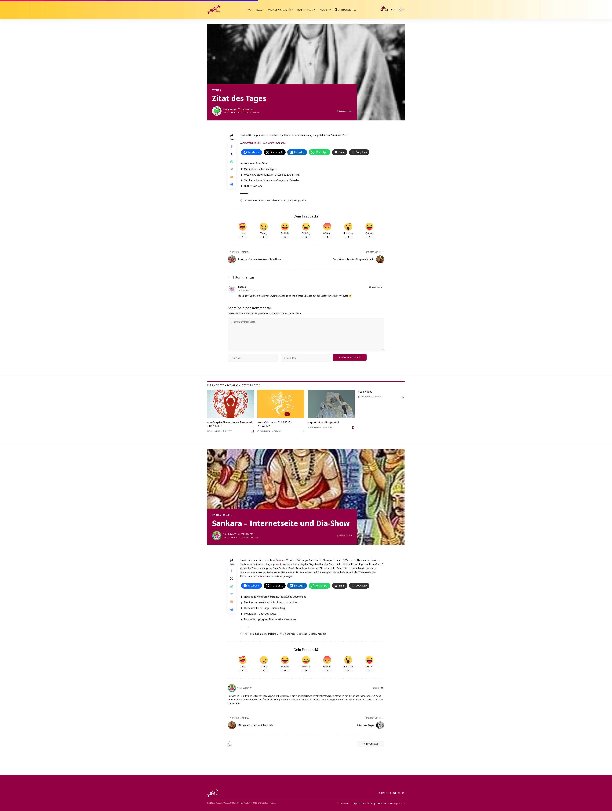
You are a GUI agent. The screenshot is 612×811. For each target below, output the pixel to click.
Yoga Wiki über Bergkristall (323, 422)
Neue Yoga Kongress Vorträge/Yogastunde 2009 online (275, 596)
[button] (386, 9)
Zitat (304, 200)
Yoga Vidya (295, 200)
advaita (257, 633)
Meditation (258, 200)
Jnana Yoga (290, 633)
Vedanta (321, 633)
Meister (312, 633)
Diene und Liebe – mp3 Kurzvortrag (264, 608)
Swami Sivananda (277, 142)
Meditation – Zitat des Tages (260, 169)
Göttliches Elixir (253, 142)
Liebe (293, 135)
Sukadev (227, 515)
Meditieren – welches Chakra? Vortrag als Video (271, 602)
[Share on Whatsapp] (232, 161)
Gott (344, 135)
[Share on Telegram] (232, 169)
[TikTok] (403, 793)
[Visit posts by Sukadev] (217, 535)
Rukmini (232, 109)
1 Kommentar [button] (372, 744)
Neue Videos (365, 391)
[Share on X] (232, 154)
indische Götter (275, 633)
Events (216, 90)
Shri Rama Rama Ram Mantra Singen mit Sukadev (271, 180)
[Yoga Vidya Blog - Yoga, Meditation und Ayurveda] (213, 9)
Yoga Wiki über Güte (255, 163)
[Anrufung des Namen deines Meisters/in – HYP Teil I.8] (230, 404)
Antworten (377, 287)
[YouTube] (395, 793)
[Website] (382, 688)
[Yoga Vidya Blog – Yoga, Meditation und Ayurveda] (212, 793)
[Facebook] (390, 793)
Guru (264, 633)
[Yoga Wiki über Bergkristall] (331, 404)
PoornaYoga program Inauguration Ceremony (270, 619)
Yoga (286, 200)
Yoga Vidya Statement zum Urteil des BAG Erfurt (271, 174)
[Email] (232, 177)
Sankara (280, 559)
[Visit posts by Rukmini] (217, 111)
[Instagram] (399, 793)
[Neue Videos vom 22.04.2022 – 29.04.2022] (280, 404)
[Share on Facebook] (232, 146)
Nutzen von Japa (253, 186)
